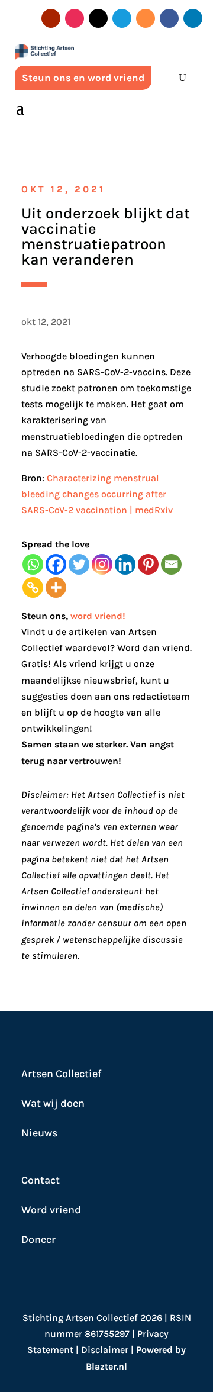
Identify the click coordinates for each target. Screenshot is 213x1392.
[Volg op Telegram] (121, 18)
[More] (56, 587)
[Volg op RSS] (145, 18)
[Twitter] (79, 564)
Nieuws (39, 1132)
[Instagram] (102, 564)
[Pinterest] (148, 564)
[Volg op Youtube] (50, 18)
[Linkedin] (125, 564)
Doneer (38, 1239)
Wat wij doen (53, 1103)
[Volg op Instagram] (74, 18)
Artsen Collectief (61, 1073)
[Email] (171, 564)
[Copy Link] (32, 587)
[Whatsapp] (32, 564)
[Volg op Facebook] (169, 18)
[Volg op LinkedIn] (192, 18)
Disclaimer (104, 1349)
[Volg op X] (98, 18)
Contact (40, 1180)
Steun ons (43, 615)
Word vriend (51, 1209)
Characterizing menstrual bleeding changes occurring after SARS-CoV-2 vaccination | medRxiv (97, 493)
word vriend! (97, 615)
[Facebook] (56, 564)
